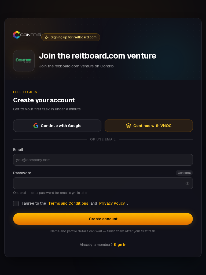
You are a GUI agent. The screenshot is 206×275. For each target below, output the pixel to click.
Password (22, 173)
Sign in (120, 244)
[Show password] (187, 183)
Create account (103, 218)
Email (18, 149)
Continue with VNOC (152, 125)
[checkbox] (16, 203)
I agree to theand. (75, 203)
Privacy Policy (112, 203)
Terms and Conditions (68, 203)
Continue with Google (61, 125)
